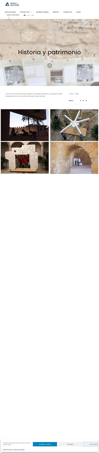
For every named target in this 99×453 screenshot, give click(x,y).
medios (56, 12)
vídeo (77, 94)
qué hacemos (10, 12)
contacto (67, 12)
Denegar (70, 444)
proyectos (24, 12)
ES (25, 15)
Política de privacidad (19, 449)
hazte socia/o (13, 15)
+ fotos (71, 94)
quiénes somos (42, 12)
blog (79, 12)
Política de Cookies (8, 449)
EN (33, 15)
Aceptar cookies (45, 444)
